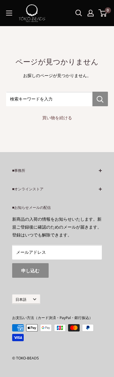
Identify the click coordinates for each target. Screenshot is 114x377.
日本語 (21, 299)
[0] (103, 13)
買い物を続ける (57, 118)
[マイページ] (91, 13)
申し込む (30, 270)
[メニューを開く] (9, 13)
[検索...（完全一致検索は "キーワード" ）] (78, 13)
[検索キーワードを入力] (100, 99)
